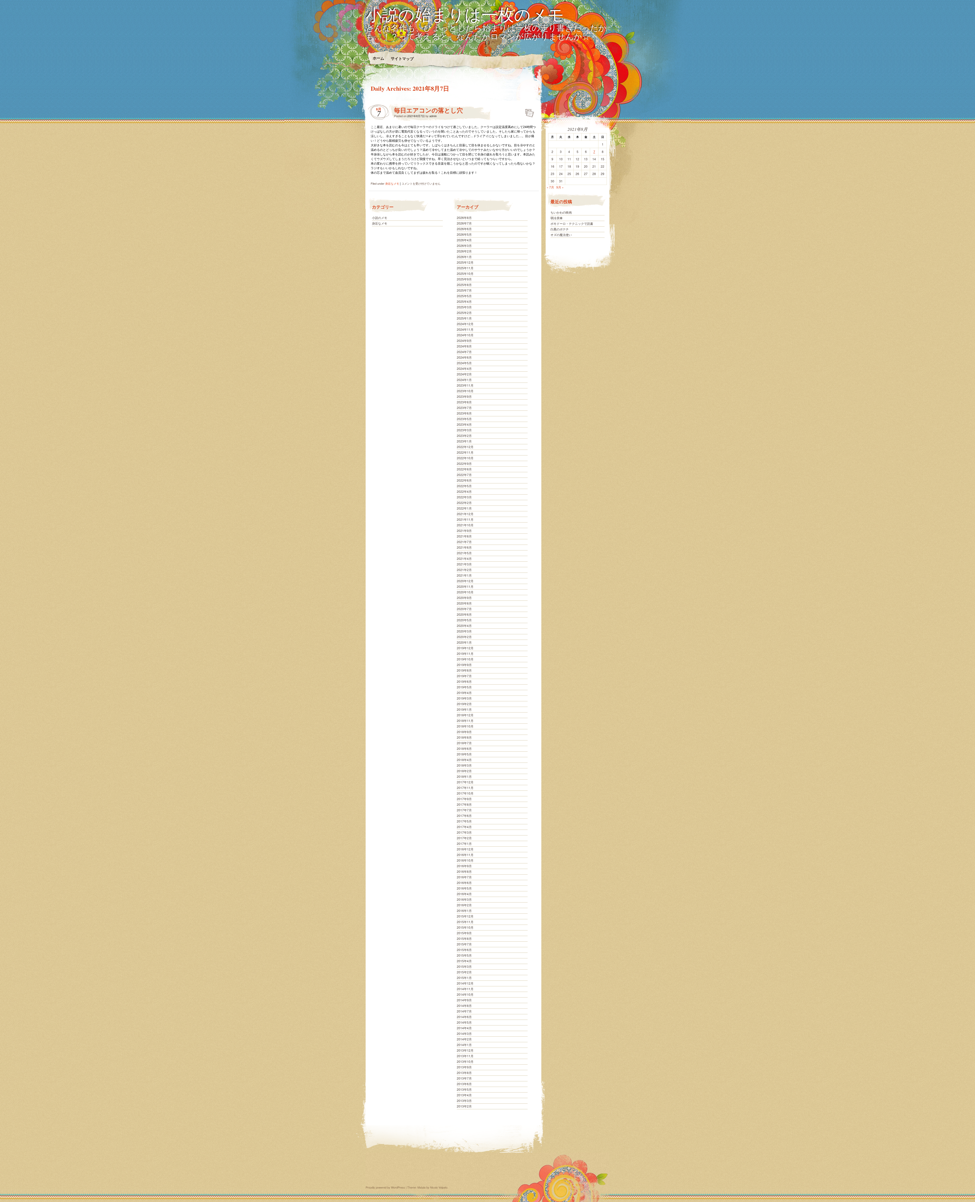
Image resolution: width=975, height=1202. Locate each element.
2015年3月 (464, 966)
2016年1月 (464, 910)
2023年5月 (464, 419)
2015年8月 (464, 938)
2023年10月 (465, 391)
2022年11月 (465, 452)
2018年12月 (465, 715)
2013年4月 (464, 1095)
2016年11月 (465, 854)
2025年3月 (464, 307)
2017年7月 (464, 810)
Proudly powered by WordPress (385, 1187)
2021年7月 (464, 542)
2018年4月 (464, 759)
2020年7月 (464, 609)
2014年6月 (464, 1017)
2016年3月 (464, 899)
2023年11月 (465, 385)
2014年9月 (464, 1000)
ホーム (378, 58)
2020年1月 (464, 642)
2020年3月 (464, 631)
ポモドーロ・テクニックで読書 (571, 223)
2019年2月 (464, 704)
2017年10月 (465, 793)
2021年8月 (464, 536)
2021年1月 (464, 575)
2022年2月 (464, 502)
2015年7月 (464, 944)
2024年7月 (464, 352)
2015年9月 (464, 933)
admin (433, 116)
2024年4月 (464, 368)
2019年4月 (464, 692)
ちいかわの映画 (561, 212)
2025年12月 (465, 262)
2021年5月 (464, 553)
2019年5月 (464, 687)
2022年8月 (464, 469)
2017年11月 (465, 787)
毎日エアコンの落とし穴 (428, 110)
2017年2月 (464, 838)
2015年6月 (464, 949)
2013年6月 (464, 1084)
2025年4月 (464, 301)
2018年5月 (464, 754)
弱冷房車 (556, 218)
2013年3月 (464, 1100)
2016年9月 (464, 866)
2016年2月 (464, 905)
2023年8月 (464, 402)
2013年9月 (464, 1067)
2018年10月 (465, 726)
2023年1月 (464, 441)
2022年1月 (464, 508)
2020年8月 (464, 603)
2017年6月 (464, 815)
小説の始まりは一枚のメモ (465, 14)
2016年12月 (465, 849)
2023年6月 (464, 413)
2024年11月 (465, 329)
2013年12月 (465, 1050)
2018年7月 (464, 743)
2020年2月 (464, 637)
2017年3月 (464, 832)
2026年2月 (464, 251)
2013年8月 (464, 1072)
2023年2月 (464, 435)
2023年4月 (464, 424)
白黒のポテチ (559, 229)
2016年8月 (464, 871)
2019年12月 (465, 648)
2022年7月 (464, 474)
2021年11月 (465, 519)
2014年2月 (464, 1039)
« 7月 (550, 187)
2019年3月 (464, 698)
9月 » (560, 187)
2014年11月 (465, 989)
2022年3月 (464, 497)
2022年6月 (464, 480)
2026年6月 (464, 229)
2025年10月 (465, 273)
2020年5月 (464, 620)
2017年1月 (464, 843)
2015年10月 (465, 927)
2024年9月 (464, 340)
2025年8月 (464, 284)
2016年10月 (465, 860)
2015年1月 (464, 977)
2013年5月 (464, 1089)
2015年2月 (464, 972)
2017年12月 (465, 782)
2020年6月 (464, 614)
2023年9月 (464, 396)
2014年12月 (465, 983)
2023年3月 (464, 430)
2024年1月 (464, 379)
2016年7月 (464, 877)
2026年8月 (464, 217)
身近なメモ (392, 183)
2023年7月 (464, 407)
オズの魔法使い (561, 234)
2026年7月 (464, 223)
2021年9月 (464, 530)
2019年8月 (464, 670)
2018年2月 (464, 771)
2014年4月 (464, 1028)
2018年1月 (464, 776)
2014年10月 (465, 994)
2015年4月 (464, 961)
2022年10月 (465, 458)
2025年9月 (464, 279)
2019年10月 (465, 659)
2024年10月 (465, 335)
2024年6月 (464, 357)
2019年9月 (464, 664)
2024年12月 (465, 324)
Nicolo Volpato (438, 1187)
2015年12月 (465, 916)
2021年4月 (464, 558)
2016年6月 (464, 882)
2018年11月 (465, 720)
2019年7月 (464, 676)
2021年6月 (464, 547)
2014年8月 (464, 1005)
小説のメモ (379, 217)
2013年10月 (465, 1061)
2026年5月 (464, 234)
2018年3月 (464, 765)
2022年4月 (464, 491)
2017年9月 (464, 799)
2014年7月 (464, 1011)
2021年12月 (465, 514)
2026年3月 (464, 245)
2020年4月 (464, 625)
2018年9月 (464, 732)
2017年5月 (464, 821)
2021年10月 (465, 525)
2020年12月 (465, 581)
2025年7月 (464, 290)
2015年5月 (464, 955)
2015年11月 (465, 922)
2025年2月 (464, 312)
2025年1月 (464, 318)
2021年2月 (464, 569)
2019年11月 (465, 653)
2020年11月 (465, 586)
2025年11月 (465, 268)
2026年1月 (464, 257)
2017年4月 (464, 827)
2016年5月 (464, 888)
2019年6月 (464, 681)
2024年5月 (464, 363)
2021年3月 (464, 564)
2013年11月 (465, 1056)
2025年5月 (464, 296)
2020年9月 (464, 597)
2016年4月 (464, 894)
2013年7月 (464, 1078)
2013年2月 (464, 1106)
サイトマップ (402, 58)
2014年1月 (464, 1044)
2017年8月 (464, 804)
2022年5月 (464, 486)
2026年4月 (464, 240)
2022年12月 (465, 447)
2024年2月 (464, 374)
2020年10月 (465, 592)
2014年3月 (464, 1033)
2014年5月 (464, 1022)
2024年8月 (464, 346)
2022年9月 (464, 463)
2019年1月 (464, 709)
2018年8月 (464, 737)
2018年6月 (464, 748)
